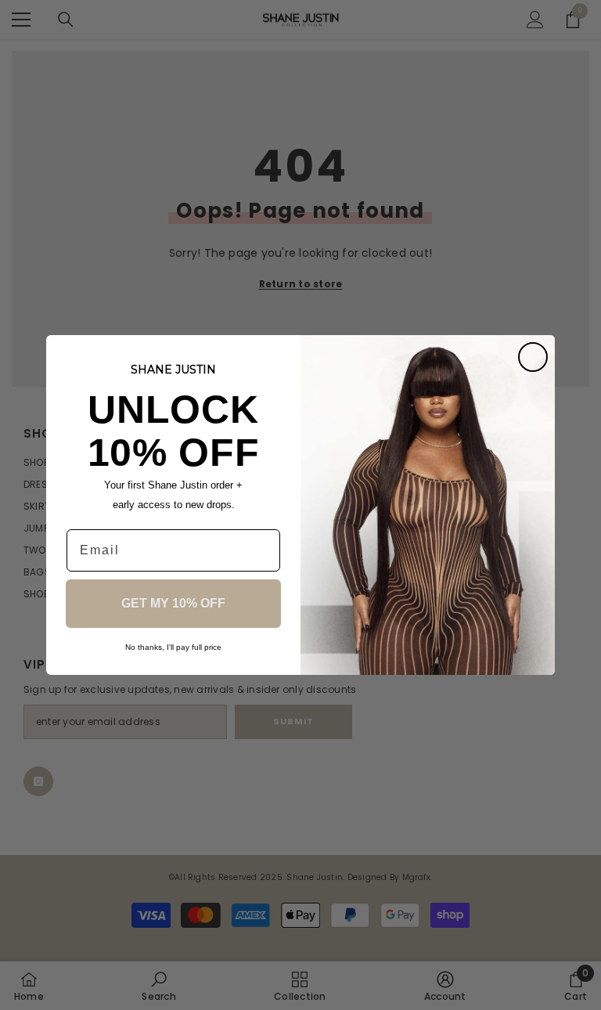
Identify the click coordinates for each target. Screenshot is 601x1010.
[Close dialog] (533, 357)
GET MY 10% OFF (173, 603)
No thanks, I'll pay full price (173, 647)
